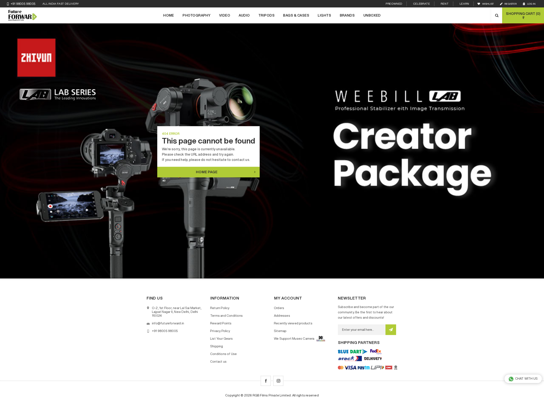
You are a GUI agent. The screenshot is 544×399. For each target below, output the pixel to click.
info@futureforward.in (168, 323)
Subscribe (390, 329)
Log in (531, 3)
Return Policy (220, 308)
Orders (279, 308)
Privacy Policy (220, 330)
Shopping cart (522, 15)
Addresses (282, 315)
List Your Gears (221, 338)
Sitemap (280, 330)
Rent (445, 3)
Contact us (218, 361)
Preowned (394, 3)
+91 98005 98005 (23, 3)
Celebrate (421, 3)
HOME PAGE (206, 171)
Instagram (278, 381)
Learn (464, 3)
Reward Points (221, 323)
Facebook (266, 381)
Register (510, 3)
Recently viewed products (293, 323)
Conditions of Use (223, 353)
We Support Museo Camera (294, 338)
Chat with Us (526, 378)
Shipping (216, 346)
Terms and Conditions (226, 315)
